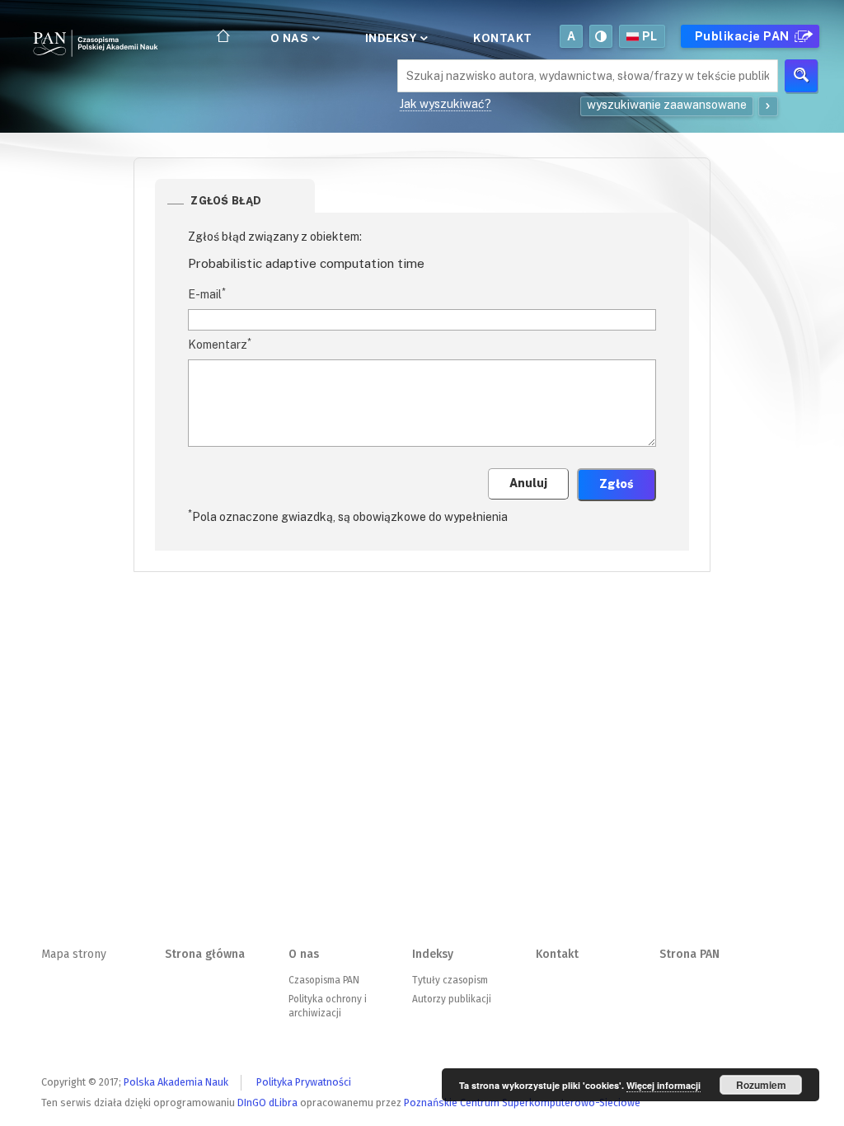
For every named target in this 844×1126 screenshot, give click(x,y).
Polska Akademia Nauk (176, 1082)
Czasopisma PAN (323, 980)
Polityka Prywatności (303, 1082)
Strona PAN (689, 954)
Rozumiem (761, 1084)
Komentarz (219, 343)
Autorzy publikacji (451, 999)
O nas (291, 38)
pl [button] (650, 36)
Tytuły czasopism (450, 980)
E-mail (207, 293)
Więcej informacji (663, 1085)
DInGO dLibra (267, 1102)
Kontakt (502, 38)
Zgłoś (616, 483)
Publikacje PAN (744, 36)
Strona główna (205, 954)
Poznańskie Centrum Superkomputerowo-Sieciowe (522, 1102)
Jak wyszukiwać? (445, 103)
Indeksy (392, 38)
